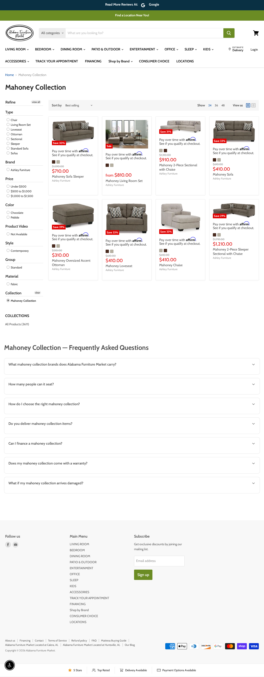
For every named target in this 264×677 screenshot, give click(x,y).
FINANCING (93, 61)
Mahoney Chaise (171, 265)
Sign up (143, 574)
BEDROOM (43, 49)
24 (209, 105)
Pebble (14, 217)
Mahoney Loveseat (119, 266)
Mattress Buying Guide (113, 640)
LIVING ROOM (15, 49)
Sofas (14, 153)
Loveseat (16, 129)
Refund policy (79, 640)
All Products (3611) (17, 324)
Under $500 (18, 186)
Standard (16, 267)
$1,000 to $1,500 (21, 196)
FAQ (94, 640)
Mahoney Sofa (223, 174)
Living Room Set (20, 125)
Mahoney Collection (23, 301)
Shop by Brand (119, 61)
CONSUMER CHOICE (154, 61)
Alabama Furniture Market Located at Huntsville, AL (91, 644)
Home (9, 75)
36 (216, 105)
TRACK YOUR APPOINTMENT (56, 61)
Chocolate (16, 213)
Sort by (57, 105)
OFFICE (170, 49)
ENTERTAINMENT (143, 49)
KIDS (207, 49)
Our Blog (130, 644)
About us (10, 640)
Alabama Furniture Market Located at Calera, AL (31, 644)
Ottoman (16, 134)
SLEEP (189, 49)
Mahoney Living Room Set (124, 181)
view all (36, 101)
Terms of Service (57, 640)
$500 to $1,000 (21, 191)
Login (254, 49)
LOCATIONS (185, 61)
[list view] (253, 105)
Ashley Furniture (20, 170)
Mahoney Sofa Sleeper (68, 176)
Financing (25, 640)
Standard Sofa (19, 148)
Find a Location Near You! (132, 15)
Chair (13, 120)
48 (223, 105)
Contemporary (19, 251)
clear (37, 292)
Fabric (14, 284)
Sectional (16, 139)
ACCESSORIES (16, 61)
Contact (39, 640)
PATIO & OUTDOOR (106, 49)
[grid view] (248, 105)
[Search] (229, 33)
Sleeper (15, 144)
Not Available (18, 234)
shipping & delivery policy (233, 433)
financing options (39, 453)
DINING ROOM (72, 49)
